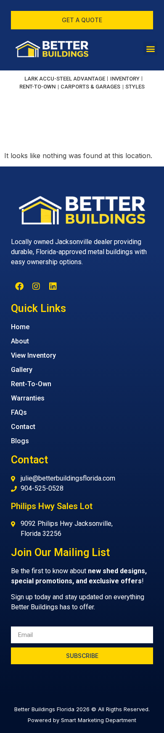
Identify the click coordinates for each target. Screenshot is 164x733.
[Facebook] (19, 286)
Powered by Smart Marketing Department (82, 720)
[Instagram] (36, 286)
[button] (150, 48)
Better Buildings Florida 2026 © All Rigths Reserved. (82, 709)
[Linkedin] (53, 286)
